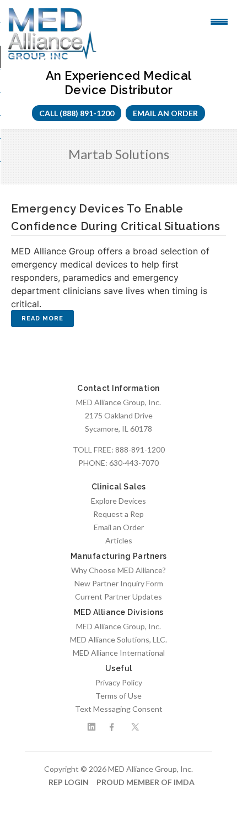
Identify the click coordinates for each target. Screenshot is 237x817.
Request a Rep (118, 514)
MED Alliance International (119, 652)
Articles (118, 540)
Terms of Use (118, 695)
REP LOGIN (69, 782)
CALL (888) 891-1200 (76, 113)
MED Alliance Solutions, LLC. (118, 639)
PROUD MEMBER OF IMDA (145, 782)
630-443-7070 (134, 462)
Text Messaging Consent (119, 708)
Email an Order (165, 113)
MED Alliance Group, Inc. (118, 626)
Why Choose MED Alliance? (118, 570)
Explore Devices (118, 500)
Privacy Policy (118, 682)
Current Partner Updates (118, 596)
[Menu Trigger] (219, 21)
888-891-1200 (140, 449)
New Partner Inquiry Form (118, 583)
